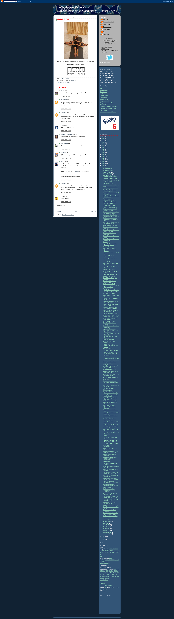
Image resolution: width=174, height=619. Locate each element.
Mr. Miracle (106, 379)
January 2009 (107, 534)
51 (113, 576)
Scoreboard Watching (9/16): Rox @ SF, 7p (110, 372)
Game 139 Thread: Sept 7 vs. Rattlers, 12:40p (111, 518)
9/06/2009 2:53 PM (66, 202)
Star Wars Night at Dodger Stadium (110, 337)
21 (118, 551)
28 (110, 552)
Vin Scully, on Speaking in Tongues (110, 398)
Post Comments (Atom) (68, 215)
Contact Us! (104, 52)
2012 (103, 161)
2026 (103, 136)
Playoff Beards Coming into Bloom (110, 278)
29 (112, 552)
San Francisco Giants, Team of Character (110, 305)
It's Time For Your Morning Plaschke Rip (110, 493)
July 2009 (106, 523)
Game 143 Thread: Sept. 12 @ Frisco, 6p (111, 422)
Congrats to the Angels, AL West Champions (110, 209)
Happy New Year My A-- (109, 329)
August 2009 (106, 521)
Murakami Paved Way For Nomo (110, 449)
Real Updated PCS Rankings (110, 377)
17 (112, 551)
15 (108, 551)
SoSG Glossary (105, 49)
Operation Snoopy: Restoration (111, 360)
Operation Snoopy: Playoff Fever (110, 259)
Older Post (93, 211)
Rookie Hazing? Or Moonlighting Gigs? (108, 199)
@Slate (102, 581)
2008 (103, 536)
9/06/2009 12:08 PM (66, 109)
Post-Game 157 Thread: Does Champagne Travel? (111, 212)
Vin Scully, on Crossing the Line (110, 403)
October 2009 (107, 172)
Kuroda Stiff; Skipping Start (110, 178)
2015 (103, 156)
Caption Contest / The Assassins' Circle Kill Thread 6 (109, 490)
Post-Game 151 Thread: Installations (109, 281)
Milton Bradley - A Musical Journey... (110, 272)
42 (118, 574)
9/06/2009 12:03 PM (66, 96)
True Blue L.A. (104, 110)
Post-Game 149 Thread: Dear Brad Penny (110, 331)
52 (115, 576)
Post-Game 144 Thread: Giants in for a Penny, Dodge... (109, 407)
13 (105, 551)
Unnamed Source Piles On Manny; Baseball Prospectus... (110, 458)
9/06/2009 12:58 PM (66, 149)
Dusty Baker (106, 24)
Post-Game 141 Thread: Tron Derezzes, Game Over (110, 473)
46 (105, 576)
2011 (103, 163)
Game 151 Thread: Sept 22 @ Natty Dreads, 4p (111, 286)
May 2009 (106, 526)
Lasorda (107, 42)
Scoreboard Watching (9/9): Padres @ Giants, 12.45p (110, 485)
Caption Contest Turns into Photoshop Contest (110, 244)
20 (116, 551)
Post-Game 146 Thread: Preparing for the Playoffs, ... (110, 382)
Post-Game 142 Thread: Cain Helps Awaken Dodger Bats (111, 430)
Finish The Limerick (108, 203)
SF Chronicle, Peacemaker (110, 400)
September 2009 (107, 174)
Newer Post (58, 211)
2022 (103, 143)
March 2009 (106, 530)
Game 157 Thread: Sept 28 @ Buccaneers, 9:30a (111, 222)
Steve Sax (63, 152)
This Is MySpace (107, 390)
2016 (103, 154)
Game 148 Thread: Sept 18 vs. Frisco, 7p (111, 342)
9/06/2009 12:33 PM (66, 131)
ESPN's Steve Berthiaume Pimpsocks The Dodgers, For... (110, 219)
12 (103, 551)
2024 (103, 140)
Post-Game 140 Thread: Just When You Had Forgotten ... (111, 496)
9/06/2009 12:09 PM (66, 122)
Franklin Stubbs (107, 27)
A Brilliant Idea (107, 246)
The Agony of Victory (108, 388)
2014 (103, 158)
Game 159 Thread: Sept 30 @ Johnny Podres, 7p (111, 181)
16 (110, 551)
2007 (103, 538)
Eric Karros (107, 43)
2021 (103, 145)
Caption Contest (107, 261)
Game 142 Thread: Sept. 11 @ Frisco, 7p (111, 433)
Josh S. (63, 161)
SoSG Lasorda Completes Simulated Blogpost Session (111, 357)
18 (113, 551)
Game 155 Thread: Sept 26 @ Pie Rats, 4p (111, 236)
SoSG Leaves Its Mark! (109, 284)
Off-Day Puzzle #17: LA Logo (110, 365)
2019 (103, 149)
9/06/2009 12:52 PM (66, 140)
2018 (103, 151)
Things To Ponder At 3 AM (110, 207)
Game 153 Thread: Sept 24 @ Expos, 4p (111, 253)
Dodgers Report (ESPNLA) (107, 103)
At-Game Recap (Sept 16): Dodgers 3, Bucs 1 (110, 367)
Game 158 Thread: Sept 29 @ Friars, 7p (111, 193)
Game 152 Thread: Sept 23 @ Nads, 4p (111, 267)
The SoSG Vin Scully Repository (109, 50)
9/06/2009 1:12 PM (66, 180)
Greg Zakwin (64, 143)
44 (102, 576)
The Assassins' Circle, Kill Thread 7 (110, 464)
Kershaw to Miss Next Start (110, 516)
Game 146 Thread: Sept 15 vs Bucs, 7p (111, 386)
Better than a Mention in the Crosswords (110, 470)
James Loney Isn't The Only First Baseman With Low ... (111, 215)
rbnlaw (62, 90)
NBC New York (104, 580)
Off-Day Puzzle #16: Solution (110, 443)
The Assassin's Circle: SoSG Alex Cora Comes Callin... (110, 425)
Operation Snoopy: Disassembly (108, 446)
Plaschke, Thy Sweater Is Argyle (108, 108)
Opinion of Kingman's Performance (109, 106)
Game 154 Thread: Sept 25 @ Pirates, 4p (111, 239)
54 (118, 576)
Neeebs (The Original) (67, 134)
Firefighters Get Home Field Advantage (110, 416)
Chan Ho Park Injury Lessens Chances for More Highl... (110, 353)
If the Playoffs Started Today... (111, 185)
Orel (62, 125)
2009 (103, 167)
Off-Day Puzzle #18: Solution (110, 291)
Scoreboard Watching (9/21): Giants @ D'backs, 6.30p (110, 302)
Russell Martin (65, 78)
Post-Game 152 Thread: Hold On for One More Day (110, 264)
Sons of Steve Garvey (71, 7)
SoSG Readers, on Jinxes (110, 225)
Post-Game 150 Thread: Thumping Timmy (109, 323)
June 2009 (106, 525)
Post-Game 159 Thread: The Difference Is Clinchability (110, 176)
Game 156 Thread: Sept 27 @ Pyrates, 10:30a (111, 230)
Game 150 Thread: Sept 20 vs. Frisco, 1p (111, 326)
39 (113, 574)
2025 (103, 138)
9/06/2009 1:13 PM (66, 192)
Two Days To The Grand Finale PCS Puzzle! (111, 196)
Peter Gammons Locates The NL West (110, 507)
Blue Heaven (103, 92)
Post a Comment (61, 205)
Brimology (105, 242)
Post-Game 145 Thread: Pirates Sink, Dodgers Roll (110, 392)
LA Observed (103, 589)
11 (102, 551)
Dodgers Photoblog (105, 101)
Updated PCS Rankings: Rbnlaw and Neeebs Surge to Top (110, 346)
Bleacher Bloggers (105, 563)
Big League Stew (104, 90)
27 (108, 552)
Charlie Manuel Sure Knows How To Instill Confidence (110, 479)
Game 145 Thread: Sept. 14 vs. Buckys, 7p (110, 395)
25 (105, 552)
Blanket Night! (106, 461)
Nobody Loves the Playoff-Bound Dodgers (110, 503)
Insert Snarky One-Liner (109, 369)
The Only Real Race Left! (109, 202)
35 (107, 574)
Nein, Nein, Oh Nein (108, 487)
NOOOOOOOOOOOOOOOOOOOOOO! (111, 296)
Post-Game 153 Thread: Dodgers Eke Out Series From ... (110, 250)
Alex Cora (105, 19)
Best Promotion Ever (108, 348)
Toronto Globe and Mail (106, 585)
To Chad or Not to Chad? (109, 205)
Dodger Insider (104, 97)
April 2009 (106, 528)
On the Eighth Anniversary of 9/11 (110, 438)
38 (112, 574)
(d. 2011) (113, 43)
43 (100, 576)
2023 (103, 142)
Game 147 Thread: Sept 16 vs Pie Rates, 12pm (111, 375)
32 (117, 552)
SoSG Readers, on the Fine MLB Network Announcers (110, 187)
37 (110, 574)
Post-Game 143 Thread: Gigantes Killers (109, 419)
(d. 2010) (114, 40)
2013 (103, 160)
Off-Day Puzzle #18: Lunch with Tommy (110, 318)
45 (103, 576)
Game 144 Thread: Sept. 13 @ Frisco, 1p (111, 413)
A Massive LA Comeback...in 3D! (110, 410)
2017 (103, 152)
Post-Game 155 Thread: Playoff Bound (109, 233)
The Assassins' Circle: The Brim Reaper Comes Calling (111, 441)
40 (115, 574)
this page (76, 171)
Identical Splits (63, 20)
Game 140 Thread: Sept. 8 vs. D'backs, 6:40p (111, 500)
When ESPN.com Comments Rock (110, 299)
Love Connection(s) (108, 183)
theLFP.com (103, 104)
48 (108, 576)
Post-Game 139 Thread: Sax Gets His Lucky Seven (110, 513)
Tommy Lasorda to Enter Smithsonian (109, 362)
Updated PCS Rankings (109, 276)
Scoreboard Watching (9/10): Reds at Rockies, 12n (110, 452)
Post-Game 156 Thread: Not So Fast (110, 227)
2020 (103, 147)
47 (107, 576)
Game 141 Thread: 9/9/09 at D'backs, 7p (110, 476)
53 (117, 576)
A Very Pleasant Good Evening (108, 112)
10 (100, 551)
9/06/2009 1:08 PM (66, 158)
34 (100, 554)
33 (118, 552)
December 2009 (107, 168)
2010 (103, 165)
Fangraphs (102, 583)
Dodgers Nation (104, 99)
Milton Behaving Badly (109, 321)
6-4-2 (101, 88)
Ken (62, 196)
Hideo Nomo (106, 29)
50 (112, 576)
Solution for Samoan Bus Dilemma (109, 455)
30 (113, 552)
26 (107, 552)
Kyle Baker (64, 99)
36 (108, 574)
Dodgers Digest (104, 95)
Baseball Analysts (104, 578)
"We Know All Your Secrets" (110, 293)
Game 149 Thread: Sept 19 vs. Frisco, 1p (111, 334)
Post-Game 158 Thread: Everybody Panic (109, 190)
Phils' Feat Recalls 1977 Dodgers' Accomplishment (110, 482)
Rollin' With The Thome (109, 269)
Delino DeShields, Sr (108, 22)
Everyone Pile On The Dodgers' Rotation (109, 256)
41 (117, 574)
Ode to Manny (106, 355)
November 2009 (107, 170)
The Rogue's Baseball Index (110, 274)
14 (107, 551)
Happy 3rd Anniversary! (109, 339)
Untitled (105, 435)
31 (115, 552)
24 (103, 552)
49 (110, 576)
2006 (103, 540)
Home (75, 211)
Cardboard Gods (104, 93)
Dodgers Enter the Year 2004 (110, 505)
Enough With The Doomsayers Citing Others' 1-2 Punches (111, 315)
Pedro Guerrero (107, 40)
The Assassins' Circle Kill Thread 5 (109, 510)
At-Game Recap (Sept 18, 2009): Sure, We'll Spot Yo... (111, 289)
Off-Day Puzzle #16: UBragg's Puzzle (111, 467)
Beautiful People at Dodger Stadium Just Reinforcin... (110, 308)
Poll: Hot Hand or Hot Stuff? (110, 313)
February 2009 (107, 532)
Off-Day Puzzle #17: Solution (110, 350)
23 (102, 552)
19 (115, 551)
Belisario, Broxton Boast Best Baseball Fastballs (111, 311)
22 (100, 552)
